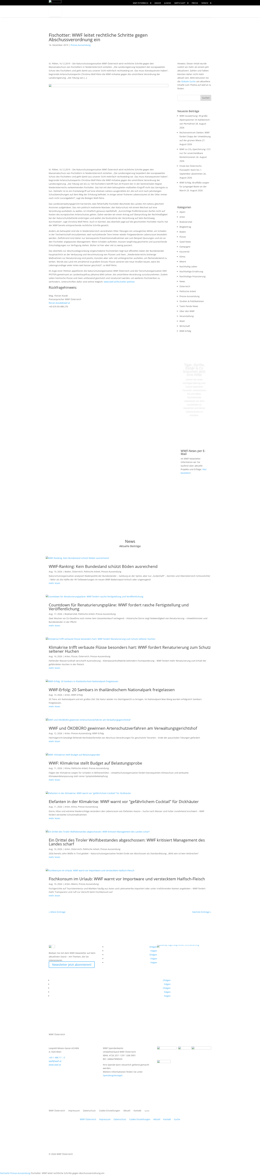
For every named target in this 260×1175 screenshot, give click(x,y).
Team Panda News (189, 306)
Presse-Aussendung (81, 45)
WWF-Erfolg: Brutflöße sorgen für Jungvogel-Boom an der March (194, 186)
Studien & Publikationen (192, 301)
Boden (183, 231)
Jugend (167, 3)
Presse (195, 3)
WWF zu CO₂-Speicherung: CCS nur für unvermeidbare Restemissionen (195, 153)
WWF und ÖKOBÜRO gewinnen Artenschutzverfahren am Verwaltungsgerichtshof (123, 728)
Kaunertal (184, 251)
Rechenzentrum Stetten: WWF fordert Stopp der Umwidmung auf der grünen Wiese (195, 136)
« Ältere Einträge (57, 912)
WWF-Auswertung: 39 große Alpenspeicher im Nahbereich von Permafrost (195, 119)
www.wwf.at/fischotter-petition (119, 281)
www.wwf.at (55, 1064)
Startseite (5, 1173)
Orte (136, 11)
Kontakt (137, 1111)
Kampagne (185, 246)
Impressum (74, 1111)
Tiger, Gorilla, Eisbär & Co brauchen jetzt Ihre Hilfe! (194, 369)
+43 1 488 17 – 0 (57, 1057)
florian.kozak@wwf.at (59, 302)
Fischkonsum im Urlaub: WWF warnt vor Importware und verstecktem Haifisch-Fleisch (127, 879)
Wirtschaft (179, 3)
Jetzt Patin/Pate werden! (194, 429)
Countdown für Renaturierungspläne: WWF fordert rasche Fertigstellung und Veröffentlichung (119, 606)
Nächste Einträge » (201, 912)
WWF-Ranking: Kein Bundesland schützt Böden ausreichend (103, 566)
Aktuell (201, 8)
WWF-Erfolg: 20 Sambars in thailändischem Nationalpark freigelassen (112, 689)
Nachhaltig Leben (188, 266)
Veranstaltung (187, 316)
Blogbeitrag (185, 226)
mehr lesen (54, 583)
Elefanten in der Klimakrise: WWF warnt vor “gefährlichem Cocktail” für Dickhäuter (124, 801)
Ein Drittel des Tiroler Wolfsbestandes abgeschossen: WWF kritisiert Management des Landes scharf (127, 842)
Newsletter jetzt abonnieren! (71, 965)
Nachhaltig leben (84, 17)
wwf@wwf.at (55, 1061)
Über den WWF (187, 311)
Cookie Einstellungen (109, 1111)
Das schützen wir (84, 11)
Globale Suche (188, 81)
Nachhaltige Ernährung (191, 271)
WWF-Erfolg (185, 331)
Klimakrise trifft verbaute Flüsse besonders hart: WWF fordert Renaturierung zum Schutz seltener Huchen (130, 649)
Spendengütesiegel (112, 1075)
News (182, 281)
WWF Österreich (140, 3)
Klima (182, 256)
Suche (177, 1119)
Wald (182, 321)
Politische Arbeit (188, 291)
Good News (185, 241)
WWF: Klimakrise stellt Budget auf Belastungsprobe (95, 763)
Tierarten (116, 11)
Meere (183, 261)
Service (204, 3)
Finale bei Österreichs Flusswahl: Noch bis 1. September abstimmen (191, 169)
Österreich (185, 286)
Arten (182, 216)
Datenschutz (89, 1111)
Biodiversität (186, 221)
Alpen (182, 211)
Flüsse (183, 236)
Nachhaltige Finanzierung (193, 276)
